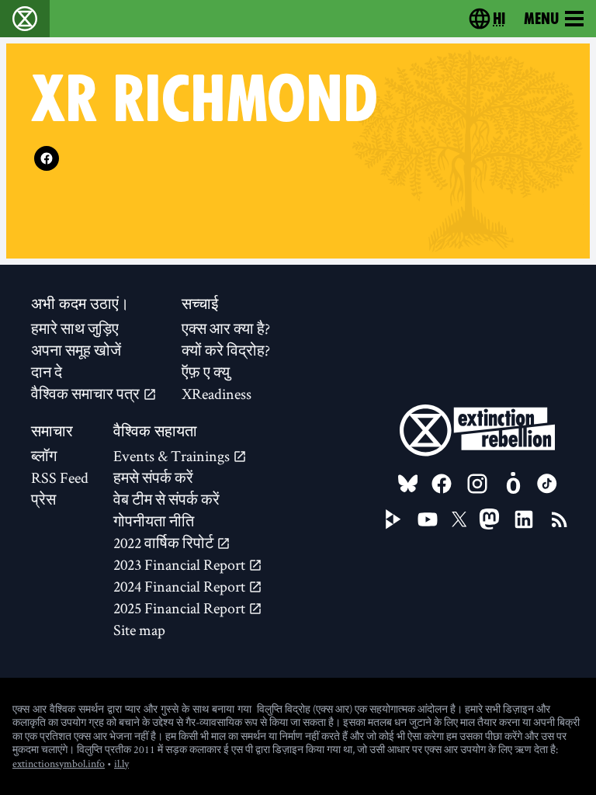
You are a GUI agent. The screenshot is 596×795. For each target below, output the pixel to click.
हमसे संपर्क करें (153, 477)
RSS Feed (59, 477)
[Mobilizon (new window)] (513, 484)
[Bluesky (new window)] (408, 483)
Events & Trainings (173, 456)
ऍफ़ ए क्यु (206, 372)
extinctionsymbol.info (58, 763)
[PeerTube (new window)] (393, 519)
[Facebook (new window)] (46, 158)
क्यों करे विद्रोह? (226, 350)
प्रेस (43, 499)
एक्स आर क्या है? (226, 328)
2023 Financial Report (180, 564)
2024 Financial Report (180, 586)
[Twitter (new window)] (459, 519)
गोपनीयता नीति (153, 521)
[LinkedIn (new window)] (524, 519)
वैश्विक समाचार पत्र (87, 394)
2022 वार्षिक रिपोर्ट (165, 543)
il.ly (121, 763)
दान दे (46, 372)
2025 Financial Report (180, 608)
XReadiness (216, 394)
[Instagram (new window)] (477, 484)
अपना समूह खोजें (76, 350)
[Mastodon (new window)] (489, 519)
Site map (139, 630)
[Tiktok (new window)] (547, 483)
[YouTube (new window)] (427, 519)
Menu (541, 18)
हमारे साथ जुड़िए (75, 328)
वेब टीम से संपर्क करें (166, 499)
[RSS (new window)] (559, 519)
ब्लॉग (44, 456)
